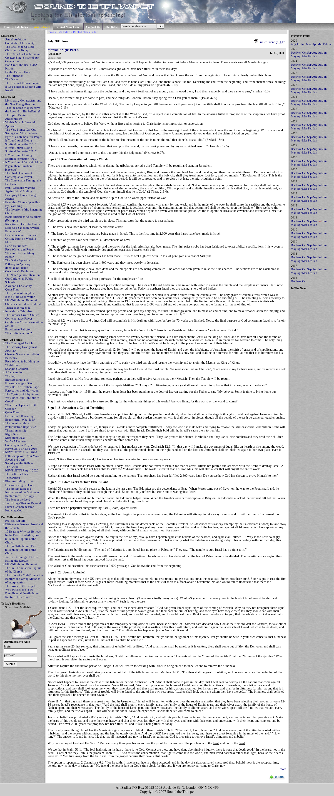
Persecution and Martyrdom (22, 390)
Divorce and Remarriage (20, 416)
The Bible (111, 27)
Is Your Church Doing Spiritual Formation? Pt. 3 (21, 156)
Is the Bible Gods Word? (20, 296)
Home (6, 27)
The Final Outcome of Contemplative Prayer (18, 175)
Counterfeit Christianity (20, 43)
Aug (293, 44)
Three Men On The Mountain (23, 54)
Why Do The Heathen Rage (22, 387)
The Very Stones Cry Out (20, 129)
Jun (303, 44)
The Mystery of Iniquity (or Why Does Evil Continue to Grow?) (22, 397)
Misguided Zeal (15, 437)
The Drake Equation (17, 260)
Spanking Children (17, 368)
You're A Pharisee (15, 441)
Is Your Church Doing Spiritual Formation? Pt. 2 (21, 149)
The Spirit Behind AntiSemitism (16, 116)
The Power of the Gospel (20, 586)
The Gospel (12, 467)
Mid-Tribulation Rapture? (21, 300)
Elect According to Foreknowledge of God (19, 381)
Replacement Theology (19, 496)
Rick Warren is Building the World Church (22, 363)
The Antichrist (14, 75)
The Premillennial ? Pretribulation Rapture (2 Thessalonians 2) (20, 427)
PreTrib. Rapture (15, 520)
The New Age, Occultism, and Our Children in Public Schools (23, 278)
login (7, 646)
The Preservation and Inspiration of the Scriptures (22, 490)
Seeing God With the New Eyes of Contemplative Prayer (23, 135)
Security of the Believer (19, 463)
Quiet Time (12, 289)
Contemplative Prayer (18, 318)
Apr (314, 44)
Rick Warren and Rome (19, 249)
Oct (304, 52)
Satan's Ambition (15, 39)
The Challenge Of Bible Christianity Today (20, 48)
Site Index (21, 27)
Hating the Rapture (17, 560)
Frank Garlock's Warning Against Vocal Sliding (20, 189)
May (309, 44)
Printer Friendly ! (271, 42)
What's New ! (41, 27)
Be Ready (11, 358)
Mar (319, 44)
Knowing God (13, 510)
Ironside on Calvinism (18, 311)
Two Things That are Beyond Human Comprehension (23, 504)
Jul (298, 44)
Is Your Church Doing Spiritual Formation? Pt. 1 (21, 142)
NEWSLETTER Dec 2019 (21, 448)
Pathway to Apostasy (18, 264)
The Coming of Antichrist (21, 343)
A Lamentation (14, 372)
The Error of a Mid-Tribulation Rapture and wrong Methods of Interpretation (24, 578)
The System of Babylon (19, 293)
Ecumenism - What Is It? (20, 419)
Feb (325, 44)
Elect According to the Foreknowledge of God (19, 483)
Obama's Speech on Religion (22, 354)
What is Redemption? (18, 333)
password (9, 655)
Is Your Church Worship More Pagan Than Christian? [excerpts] (23, 166)
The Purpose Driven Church (22, 315)
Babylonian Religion (18, 329)
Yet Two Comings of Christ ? (22, 557)
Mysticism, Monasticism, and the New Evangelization (23, 102)
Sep (309, 52)
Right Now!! (12, 434)
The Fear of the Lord (17, 499)
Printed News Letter (68, 27)
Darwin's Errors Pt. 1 (17, 246)
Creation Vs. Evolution (19, 271)
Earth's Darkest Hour (17, 72)
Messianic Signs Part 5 (63, 50)
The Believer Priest (17, 474)
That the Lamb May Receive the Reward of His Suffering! (22, 109)
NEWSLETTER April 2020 (21, 470)
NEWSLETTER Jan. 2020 (21, 452)
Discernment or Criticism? (21, 235)
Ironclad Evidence (16, 267)
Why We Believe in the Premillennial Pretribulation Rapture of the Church (22, 593)
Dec (293, 52)
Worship (10, 376)
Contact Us (93, 27)
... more (281, 769)
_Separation (12, 477)
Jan (330, 44)
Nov (299, 52)
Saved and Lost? (15, 459)
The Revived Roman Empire (22, 83)
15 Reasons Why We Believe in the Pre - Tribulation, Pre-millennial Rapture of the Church (23, 537)
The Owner (12, 79)
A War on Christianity (18, 286)
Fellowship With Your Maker (23, 456)
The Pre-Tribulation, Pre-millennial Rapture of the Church (20, 549)
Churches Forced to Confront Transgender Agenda (23, 305)
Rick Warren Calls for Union (22, 224)
